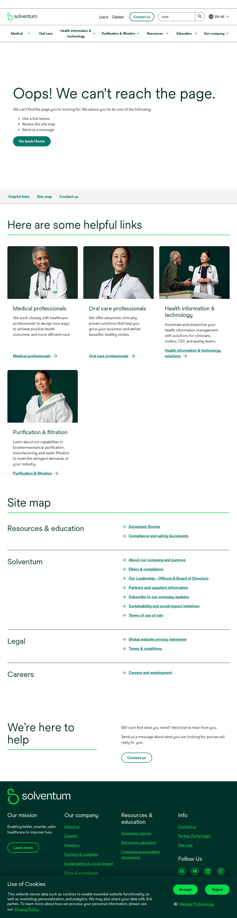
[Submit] (200, 16)
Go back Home (32, 141)
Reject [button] (217, 889)
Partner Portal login (194, 836)
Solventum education (138, 842)
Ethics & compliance (81, 873)
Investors (72, 845)
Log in (103, 16)
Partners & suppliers (81, 854)
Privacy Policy (27, 909)
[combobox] (181, 16)
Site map (185, 845)
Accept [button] (185, 889)
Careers (118, 16)
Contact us (187, 826)
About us (72, 826)
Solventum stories (136, 833)
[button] (194, 904)
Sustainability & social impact (88, 863)
